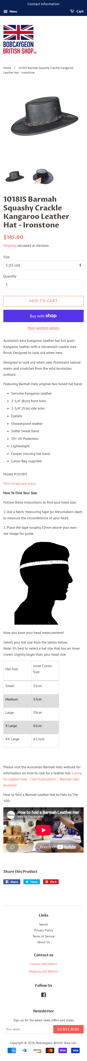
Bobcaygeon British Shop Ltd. (56, 1043)
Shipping (9, 245)
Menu (13, 11)
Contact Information (43, 964)
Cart (80, 11)
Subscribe (68, 1029)
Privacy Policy (43, 930)
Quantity (9, 276)
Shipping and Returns (43, 971)
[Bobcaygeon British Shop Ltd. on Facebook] (43, 996)
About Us (43, 942)
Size (6, 257)
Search (43, 924)
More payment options (44, 328)
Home (7, 68)
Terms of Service (43, 936)
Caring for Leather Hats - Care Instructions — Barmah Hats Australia (42, 779)
